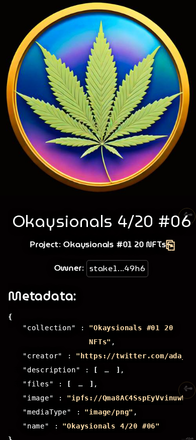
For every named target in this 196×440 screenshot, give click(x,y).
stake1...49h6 (117, 268)
